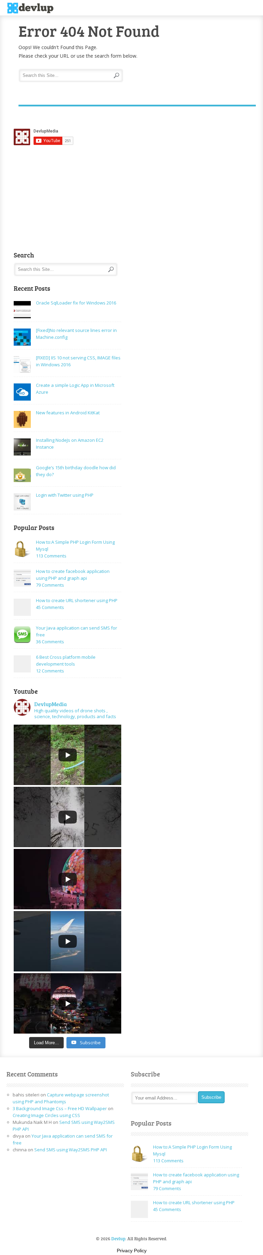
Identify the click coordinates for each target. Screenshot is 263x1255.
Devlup (33, 8)
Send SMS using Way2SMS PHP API (70, 1150)
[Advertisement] (62, 198)
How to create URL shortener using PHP (76, 600)
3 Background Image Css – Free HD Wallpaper (60, 1108)
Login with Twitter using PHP (64, 495)
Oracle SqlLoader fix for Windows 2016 (76, 303)
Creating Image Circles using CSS (46, 1115)
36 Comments (50, 641)
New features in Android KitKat (68, 413)
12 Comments (50, 671)
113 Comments (51, 556)
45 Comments (50, 607)
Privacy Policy (132, 1250)
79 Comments (50, 585)
